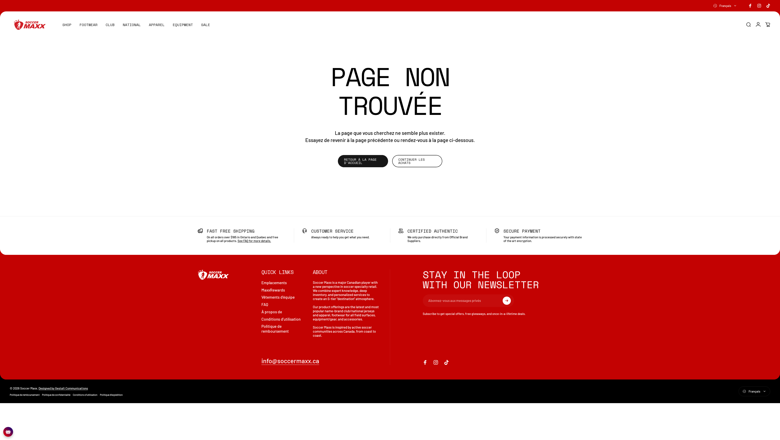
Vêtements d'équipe (278, 297)
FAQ (264, 304)
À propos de (271, 311)
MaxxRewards (273, 290)
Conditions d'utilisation (281, 319)
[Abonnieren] (507, 301)
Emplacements (274, 282)
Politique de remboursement (275, 328)
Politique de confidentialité (56, 394)
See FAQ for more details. (254, 241)
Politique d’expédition (111, 394)
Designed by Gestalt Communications (63, 388)
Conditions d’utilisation (85, 394)
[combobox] (725, 5)
